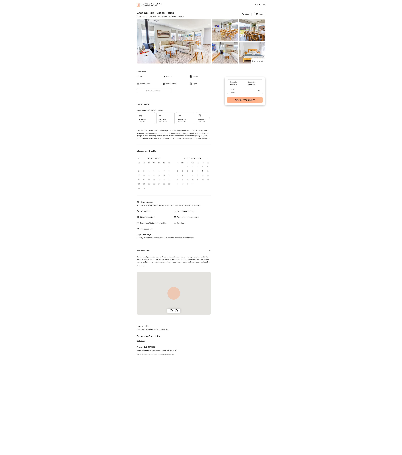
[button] (203, 175)
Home (139, 358)
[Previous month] (139, 162)
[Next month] (208, 162)
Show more (141, 142)
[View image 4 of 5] (225, 52)
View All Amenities (153, 91)
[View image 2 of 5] (225, 30)
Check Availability (245, 100)
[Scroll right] (209, 118)
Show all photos (258, 61)
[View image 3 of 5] (252, 30)
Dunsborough (161, 358)
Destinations (146, 358)
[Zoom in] (171, 314)
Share (247, 14)
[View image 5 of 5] (252, 52)
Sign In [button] (257, 5)
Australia (153, 358)
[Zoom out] (176, 314)
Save (261, 14)
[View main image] (174, 41)
